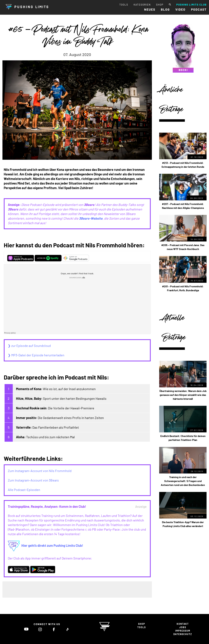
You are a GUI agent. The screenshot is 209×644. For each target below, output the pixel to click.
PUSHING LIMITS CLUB (191, 4)
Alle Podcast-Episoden (24, 490)
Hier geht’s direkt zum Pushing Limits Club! (52, 545)
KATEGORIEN (142, 4)
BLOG (165, 9)
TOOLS (123, 4)
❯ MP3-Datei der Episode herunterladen (36, 355)
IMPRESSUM (182, 630)
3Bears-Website (91, 218)
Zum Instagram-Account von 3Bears (33, 480)
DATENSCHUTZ (182, 634)
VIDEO (180, 9)
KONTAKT (183, 623)
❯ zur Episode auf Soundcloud (29, 346)
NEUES (149, 9)
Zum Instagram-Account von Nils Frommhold (40, 471)
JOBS (182, 627)
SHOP (159, 4)
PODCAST (199, 9)
